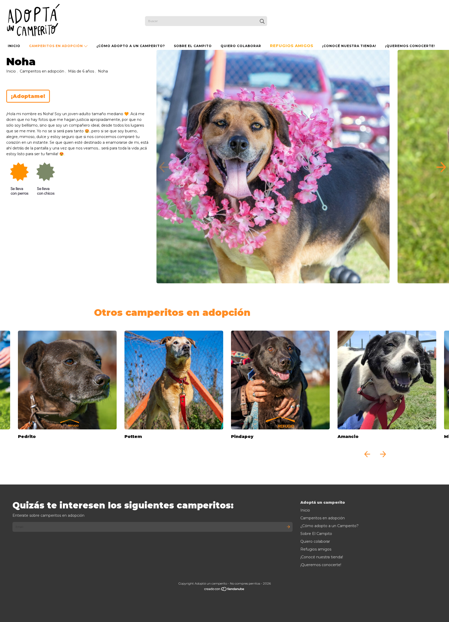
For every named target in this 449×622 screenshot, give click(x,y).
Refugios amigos (291, 45)
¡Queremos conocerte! (410, 46)
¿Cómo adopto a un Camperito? (130, 46)
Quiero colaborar (241, 46)
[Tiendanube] (224, 590)
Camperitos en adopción (56, 46)
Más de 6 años (81, 71)
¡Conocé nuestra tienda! (349, 46)
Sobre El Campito (193, 46)
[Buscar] (262, 21)
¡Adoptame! (28, 96)
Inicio (14, 46)
